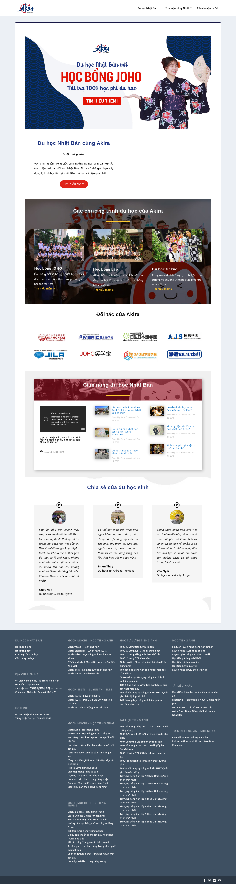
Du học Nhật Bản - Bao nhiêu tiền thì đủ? (125, 452)
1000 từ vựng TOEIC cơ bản (135, 658)
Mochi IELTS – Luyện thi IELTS (84, 695)
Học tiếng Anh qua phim (185, 662)
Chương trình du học (26, 654)
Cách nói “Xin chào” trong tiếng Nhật (88, 779)
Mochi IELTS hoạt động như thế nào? (88, 707)
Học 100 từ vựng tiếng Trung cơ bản (87, 819)
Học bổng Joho (23, 646)
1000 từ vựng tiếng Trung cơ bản (86, 830)
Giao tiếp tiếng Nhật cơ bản (83, 771)
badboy (194, 737)
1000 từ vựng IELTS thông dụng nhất (140, 650)
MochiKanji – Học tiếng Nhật (83, 729)
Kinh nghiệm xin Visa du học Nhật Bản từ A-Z (181, 427)
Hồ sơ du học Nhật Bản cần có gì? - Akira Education (125, 431)
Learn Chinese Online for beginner (86, 815)
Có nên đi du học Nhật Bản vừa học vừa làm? (180, 409)
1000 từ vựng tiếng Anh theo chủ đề (140, 654)
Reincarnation (180, 741)
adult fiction (195, 741)
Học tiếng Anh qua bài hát (186, 658)
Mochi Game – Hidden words (83, 673)
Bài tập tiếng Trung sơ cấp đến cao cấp (89, 842)
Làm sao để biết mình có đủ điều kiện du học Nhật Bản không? (126, 410)
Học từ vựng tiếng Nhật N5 (82, 767)
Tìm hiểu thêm (74, 184)
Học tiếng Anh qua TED (184, 665)
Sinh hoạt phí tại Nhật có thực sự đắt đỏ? (181, 447)
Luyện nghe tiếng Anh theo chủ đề (191, 654)
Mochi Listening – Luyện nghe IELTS (87, 650)
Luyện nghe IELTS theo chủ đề (188, 650)
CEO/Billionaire (180, 737)
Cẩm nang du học (24, 658)
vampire (203, 737)
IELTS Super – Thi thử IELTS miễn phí (192, 707)
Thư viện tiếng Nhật (177, 8)
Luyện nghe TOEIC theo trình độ (190, 669)
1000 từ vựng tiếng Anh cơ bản (137, 646)
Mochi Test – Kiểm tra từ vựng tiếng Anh (90, 669)
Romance (177, 745)
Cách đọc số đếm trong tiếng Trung (87, 861)
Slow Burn (208, 741)
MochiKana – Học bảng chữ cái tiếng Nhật (91, 733)
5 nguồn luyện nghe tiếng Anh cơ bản (192, 646)
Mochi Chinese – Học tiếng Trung (86, 811)
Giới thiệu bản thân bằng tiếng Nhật (87, 786)
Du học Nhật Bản (147, 8)
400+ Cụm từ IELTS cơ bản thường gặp (141, 741)
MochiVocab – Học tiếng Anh (83, 646)
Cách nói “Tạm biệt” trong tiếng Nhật (88, 783)
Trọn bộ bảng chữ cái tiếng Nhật (85, 775)
